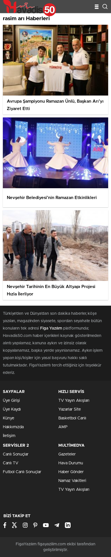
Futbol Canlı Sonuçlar (22, 472)
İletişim (9, 436)
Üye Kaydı (12, 409)
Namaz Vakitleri (72, 481)
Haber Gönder (71, 472)
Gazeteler (67, 454)
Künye (8, 418)
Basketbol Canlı (72, 418)
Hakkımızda (13, 427)
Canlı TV (10, 463)
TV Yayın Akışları (73, 401)
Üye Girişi (11, 401)
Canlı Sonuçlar (15, 454)
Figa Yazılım (51, 328)
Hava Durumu (70, 463)
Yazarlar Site (69, 409)
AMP (62, 427)
